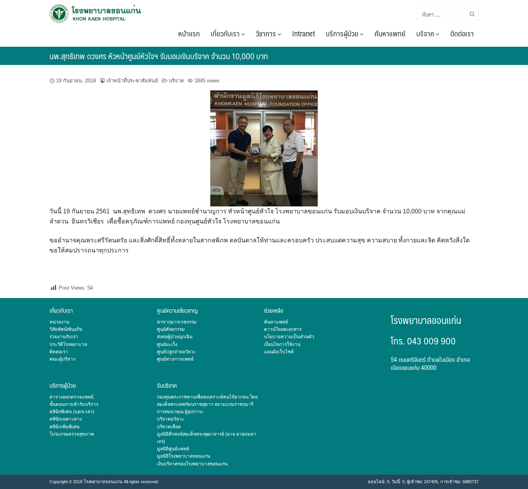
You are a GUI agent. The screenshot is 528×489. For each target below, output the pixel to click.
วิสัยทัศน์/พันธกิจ (65, 329)
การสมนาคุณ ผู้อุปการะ (180, 411)
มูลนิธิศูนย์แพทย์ (173, 449)
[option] (264, 148)
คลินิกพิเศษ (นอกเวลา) (71, 411)
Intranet (303, 33)
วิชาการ (267, 33)
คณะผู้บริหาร (62, 359)
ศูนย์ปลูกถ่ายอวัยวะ (176, 351)
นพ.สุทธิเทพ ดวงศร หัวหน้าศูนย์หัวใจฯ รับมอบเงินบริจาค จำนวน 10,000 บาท (158, 56)
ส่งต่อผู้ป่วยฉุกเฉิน (174, 336)
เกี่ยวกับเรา (226, 33)
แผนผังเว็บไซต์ (279, 351)
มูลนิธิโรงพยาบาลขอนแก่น (183, 456)
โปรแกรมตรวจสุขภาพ (71, 434)
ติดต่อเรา (462, 33)
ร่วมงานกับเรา (63, 336)
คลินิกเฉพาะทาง (65, 419)
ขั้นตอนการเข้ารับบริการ (73, 404)
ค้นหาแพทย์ (390, 33)
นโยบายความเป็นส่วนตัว (289, 336)
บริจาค (426, 33)
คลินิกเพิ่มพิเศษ (64, 426)
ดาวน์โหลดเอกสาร (282, 329)
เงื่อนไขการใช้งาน (282, 344)
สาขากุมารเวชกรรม (177, 322)
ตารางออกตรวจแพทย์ (71, 397)
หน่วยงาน (59, 322)
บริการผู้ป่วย (343, 33)
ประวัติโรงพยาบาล (68, 344)
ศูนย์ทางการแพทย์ (175, 359)
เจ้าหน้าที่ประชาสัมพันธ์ (132, 80)
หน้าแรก (189, 33)
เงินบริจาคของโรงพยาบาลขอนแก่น (192, 464)
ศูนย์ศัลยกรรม (171, 329)
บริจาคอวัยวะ (170, 419)
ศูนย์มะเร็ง (167, 344)
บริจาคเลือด (169, 426)
